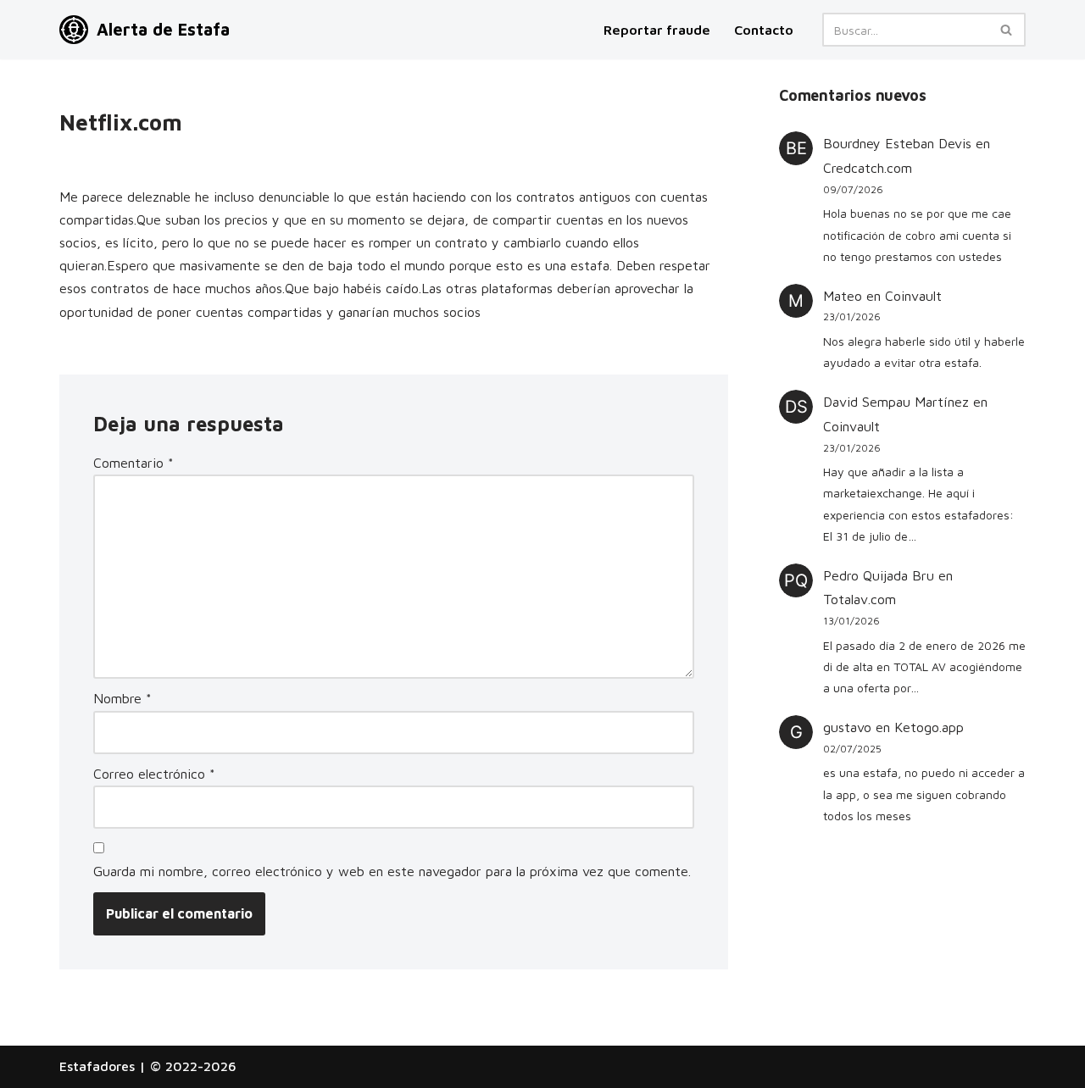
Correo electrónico (154, 773)
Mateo (842, 295)
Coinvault (913, 295)
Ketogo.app (929, 727)
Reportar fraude (657, 29)
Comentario (133, 462)
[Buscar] (1007, 30)
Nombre (122, 698)
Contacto (763, 29)
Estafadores (97, 1066)
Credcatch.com (867, 167)
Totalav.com (859, 599)
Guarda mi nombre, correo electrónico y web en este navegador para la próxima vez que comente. (392, 871)
